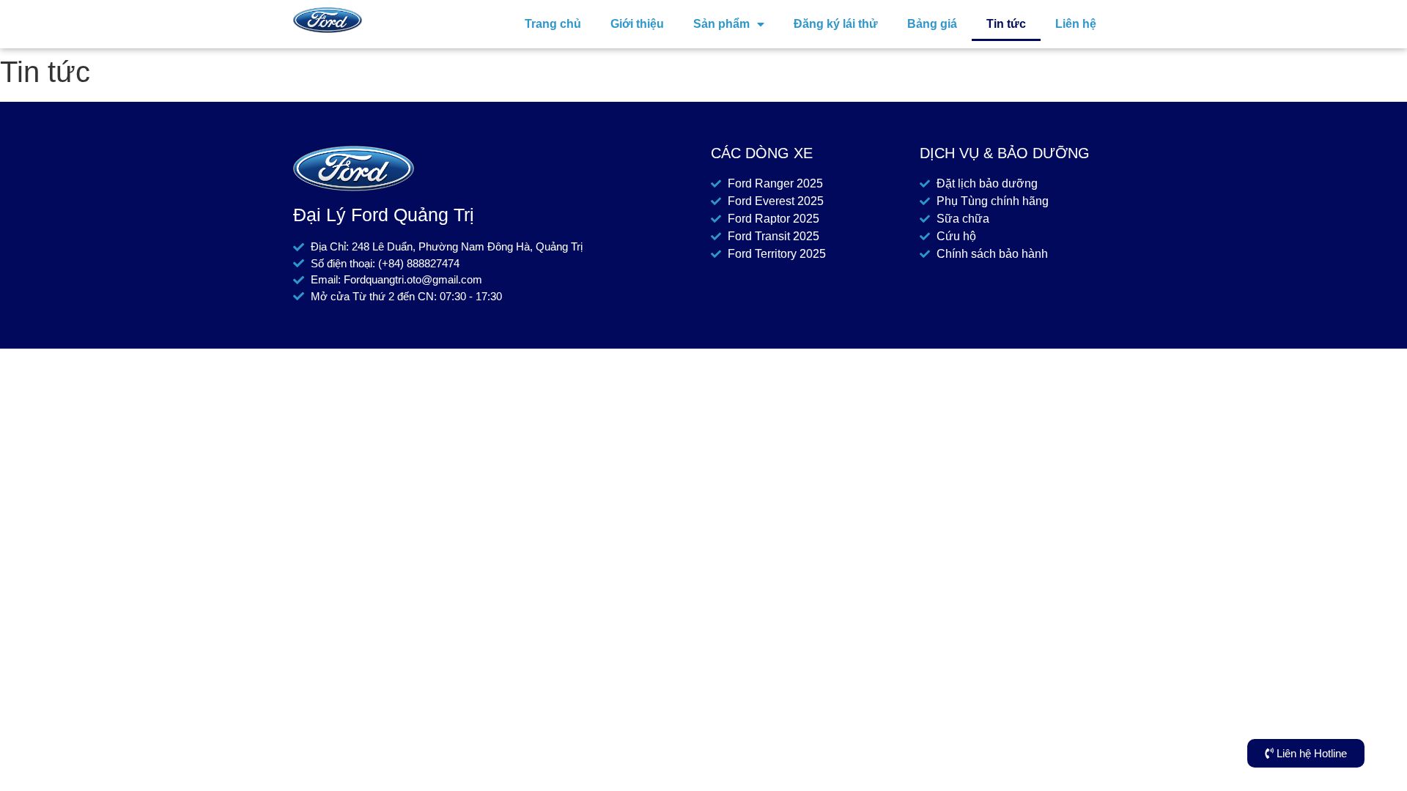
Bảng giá (932, 24)
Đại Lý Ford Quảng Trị (383, 214)
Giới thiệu (637, 24)
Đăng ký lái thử (836, 24)
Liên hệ (1075, 24)
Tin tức (1006, 24)
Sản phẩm (721, 24)
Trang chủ (553, 24)
